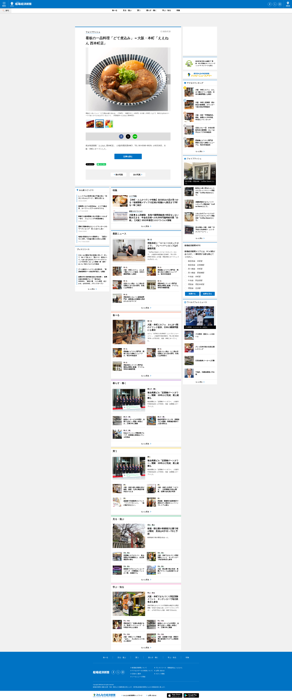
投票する (192, 294)
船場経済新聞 (20, 4)
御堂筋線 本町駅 (195, 261)
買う (139, 10)
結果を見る (207, 294)
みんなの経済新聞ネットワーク (104, 695)
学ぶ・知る (166, 10)
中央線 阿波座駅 (195, 280)
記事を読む (128, 156)
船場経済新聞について (139, 668)
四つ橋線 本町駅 (195, 269)
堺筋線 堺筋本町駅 (196, 284)
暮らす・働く (151, 10)
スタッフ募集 (160, 674)
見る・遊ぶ (127, 10)
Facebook (270, 4)
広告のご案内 (136, 674)
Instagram (280, 4)
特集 (178, 10)
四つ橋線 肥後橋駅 (196, 273)
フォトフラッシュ (93, 32)
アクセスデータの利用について (142, 670)
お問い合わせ (160, 670)
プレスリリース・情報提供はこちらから (169, 668)
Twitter (275, 4)
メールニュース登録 (138, 677)
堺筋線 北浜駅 (194, 288)
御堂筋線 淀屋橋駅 (196, 265)
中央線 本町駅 (194, 276)
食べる (114, 10)
